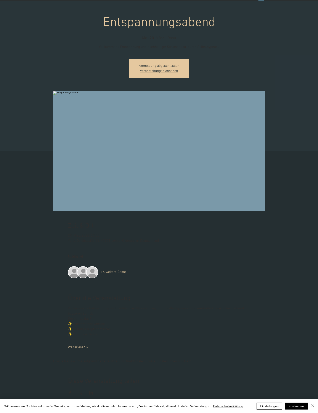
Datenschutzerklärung (228, 406)
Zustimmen (296, 406)
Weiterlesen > (78, 347)
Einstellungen (269, 406)
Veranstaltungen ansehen (159, 71)
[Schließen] (312, 406)
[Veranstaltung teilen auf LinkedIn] (91, 393)
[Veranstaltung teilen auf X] (81, 393)
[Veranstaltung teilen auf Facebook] (70, 393)
